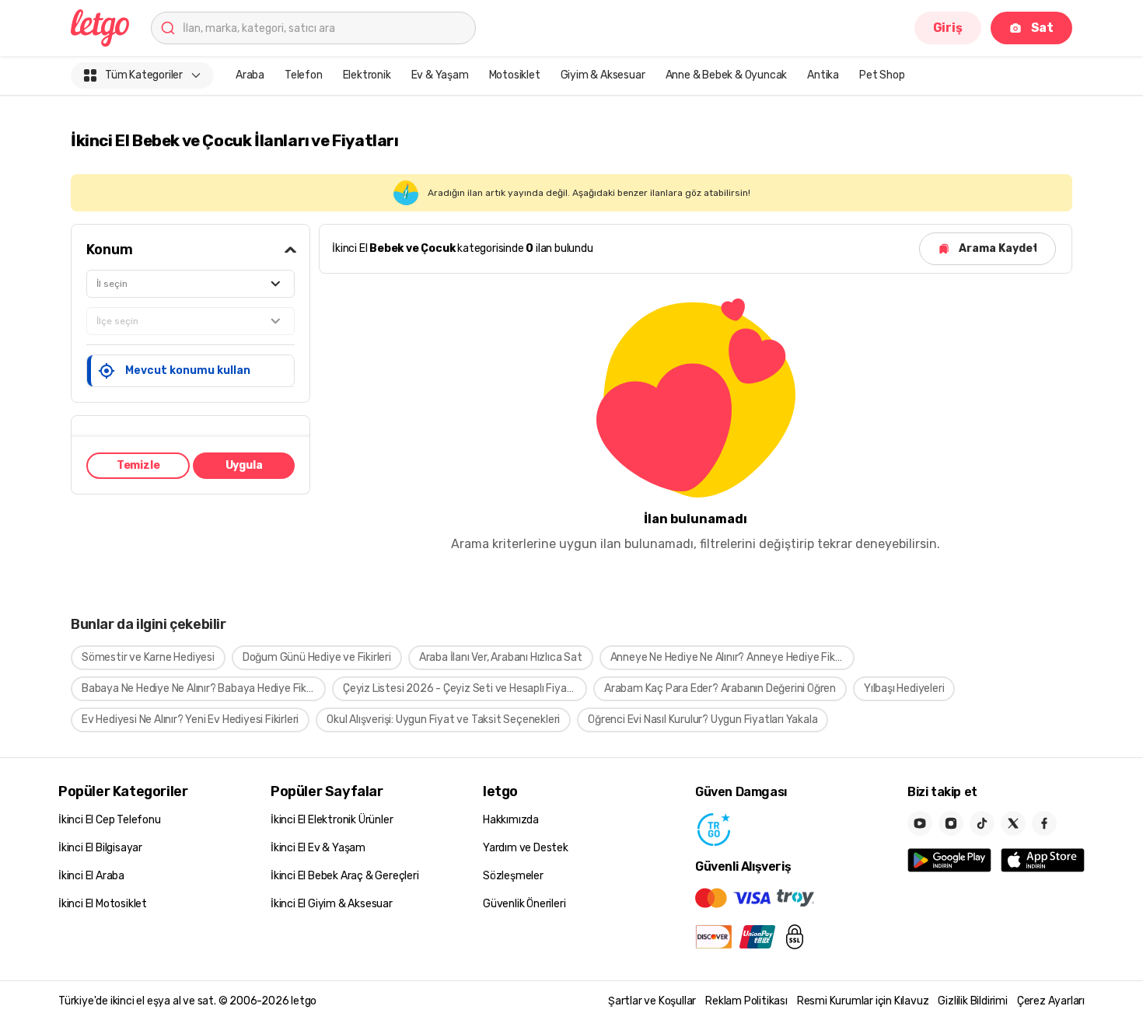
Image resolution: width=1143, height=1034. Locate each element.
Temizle (138, 465)
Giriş (948, 27)
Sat (1042, 27)
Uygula (244, 465)
